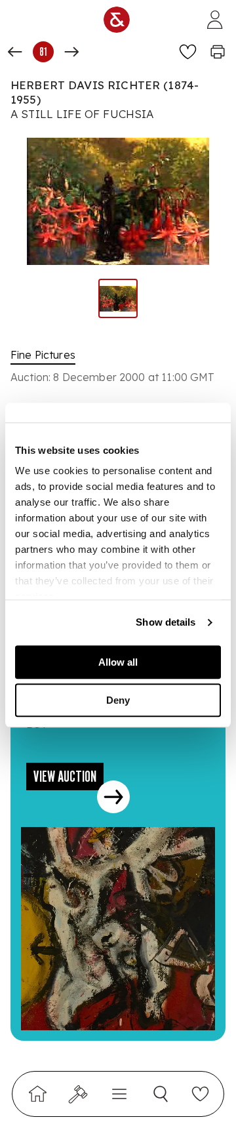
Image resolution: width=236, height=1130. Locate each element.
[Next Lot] (71, 52)
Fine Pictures (42, 354)
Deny (118, 700)
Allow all (118, 662)
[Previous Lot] (15, 52)
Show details (165, 622)
